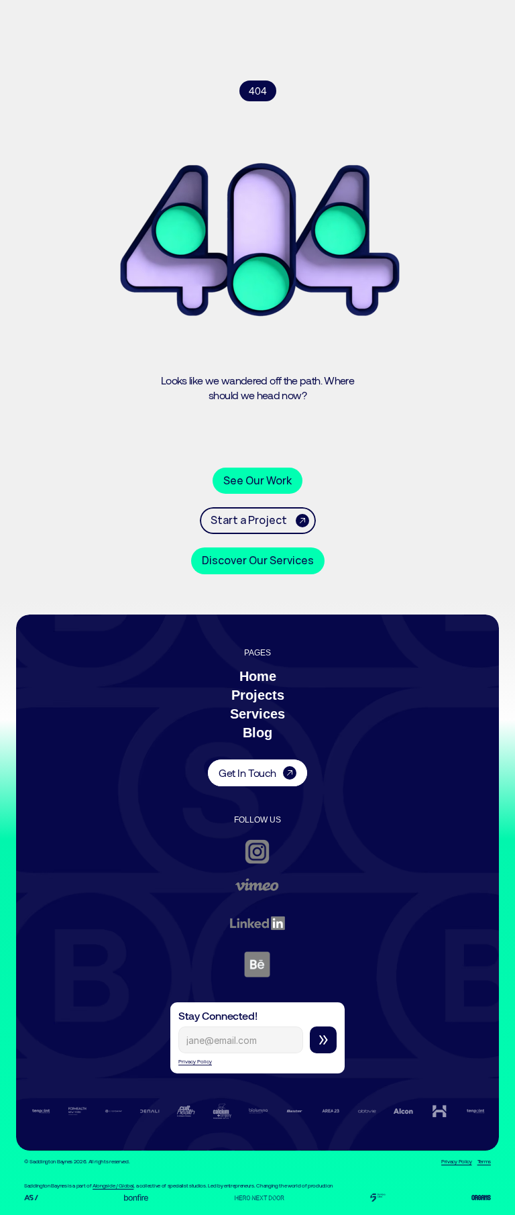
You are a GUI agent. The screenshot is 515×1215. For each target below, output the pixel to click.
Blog (257, 732)
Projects (257, 695)
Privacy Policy (195, 1061)
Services (257, 713)
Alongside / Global (113, 1185)
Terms (484, 1161)
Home (257, 676)
